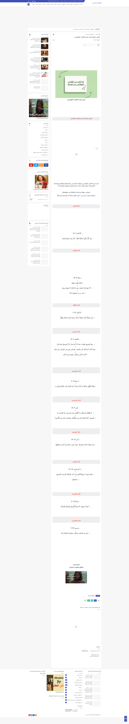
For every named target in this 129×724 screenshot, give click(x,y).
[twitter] (33, 1)
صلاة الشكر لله (37, 87)
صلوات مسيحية (69, 4)
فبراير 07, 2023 (88, 681)
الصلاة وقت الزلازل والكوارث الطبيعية (88, 683)
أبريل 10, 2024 (36, 227)
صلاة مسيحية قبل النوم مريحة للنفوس (35, 40)
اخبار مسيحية (76, 4)
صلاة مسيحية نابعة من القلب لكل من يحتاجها (35, 256)
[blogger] (31, 1)
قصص (59, 4)
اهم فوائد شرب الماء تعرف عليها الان (85, 29)
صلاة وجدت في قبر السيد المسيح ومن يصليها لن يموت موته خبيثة (35, 60)
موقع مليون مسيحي (88, 196)
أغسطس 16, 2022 (35, 38)
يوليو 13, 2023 (36, 80)
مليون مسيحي (96, 3)
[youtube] (35, 1)
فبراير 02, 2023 (36, 44)
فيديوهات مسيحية (43, 147)
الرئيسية (97, 34)
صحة (37, 4)
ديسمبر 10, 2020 (36, 253)
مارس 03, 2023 (88, 675)
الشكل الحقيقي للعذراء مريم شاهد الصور (35, 262)
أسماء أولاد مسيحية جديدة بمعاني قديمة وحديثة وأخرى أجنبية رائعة (34, 75)
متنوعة (40, 4)
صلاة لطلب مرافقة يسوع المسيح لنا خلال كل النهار (35, 82)
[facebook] (28, 1)
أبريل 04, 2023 (36, 57)
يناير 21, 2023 (36, 86)
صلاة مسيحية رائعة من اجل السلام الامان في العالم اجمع (34, 68)
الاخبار (81, 4)
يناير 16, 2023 (36, 260)
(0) (53, 40)
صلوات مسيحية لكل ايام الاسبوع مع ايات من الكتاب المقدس (34, 230)
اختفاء (52, 4)
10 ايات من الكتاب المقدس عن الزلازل (88, 677)
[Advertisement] (64, 17)
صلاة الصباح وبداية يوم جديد (34, 52)
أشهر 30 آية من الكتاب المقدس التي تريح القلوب (35, 47)
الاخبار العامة (44, 132)
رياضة (33, 4)
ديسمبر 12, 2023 (36, 72)
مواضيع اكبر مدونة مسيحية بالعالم (40, 152)
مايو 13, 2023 (36, 51)
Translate (75, 711)
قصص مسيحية (44, 150)
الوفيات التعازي (44, 137)
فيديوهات (63, 4)
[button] (95, 600)
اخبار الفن (44, 4)
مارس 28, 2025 (36, 65)
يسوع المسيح (44, 154)
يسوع (55, 4)
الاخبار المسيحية (43, 135)
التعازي (48, 4)
